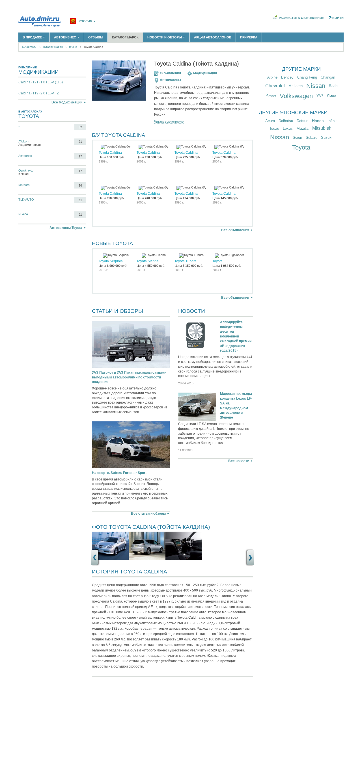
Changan (328, 77)
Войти (338, 18)
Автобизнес (66, 37)
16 (80, 185)
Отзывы (95, 37)
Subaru (311, 137)
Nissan (315, 85)
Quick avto (25, 170)
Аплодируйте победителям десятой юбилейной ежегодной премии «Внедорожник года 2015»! (235, 336)
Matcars (24, 185)
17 (80, 156)
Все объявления (235, 230)
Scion (297, 137)
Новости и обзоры (166, 37)
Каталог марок (125, 37)
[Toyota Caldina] (110, 559)
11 (80, 200)
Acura (270, 121)
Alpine (272, 77)
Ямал (331, 96)
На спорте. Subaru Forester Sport (119, 473)
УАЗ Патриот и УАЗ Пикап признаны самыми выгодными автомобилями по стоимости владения (129, 377)
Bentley (287, 77)
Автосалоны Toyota (65, 228)
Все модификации (66, 102)
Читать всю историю (169, 121)
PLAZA (23, 214)
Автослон (25, 155)
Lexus (288, 128)
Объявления (170, 73)
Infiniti (332, 121)
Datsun (302, 121)
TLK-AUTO (26, 199)
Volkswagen (296, 95)
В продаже (34, 37)
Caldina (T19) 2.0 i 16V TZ (38, 93)
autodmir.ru (29, 46)
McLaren (295, 86)
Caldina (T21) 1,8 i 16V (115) (40, 82)
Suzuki (326, 137)
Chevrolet (275, 85)
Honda (318, 120)
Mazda (302, 128)
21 (80, 141)
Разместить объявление (301, 18)
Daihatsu (286, 121)
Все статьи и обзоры (148, 514)
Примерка (248, 37)
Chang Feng (307, 77)
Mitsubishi (322, 128)
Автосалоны (170, 80)
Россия (85, 21)
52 (80, 127)
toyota (73, 46)
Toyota (301, 147)
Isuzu (274, 128)
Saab (333, 86)
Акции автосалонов (212, 37)
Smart (271, 96)
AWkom (23, 141)
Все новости (238, 461)
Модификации (205, 73)
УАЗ (319, 96)
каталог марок (53, 46)
